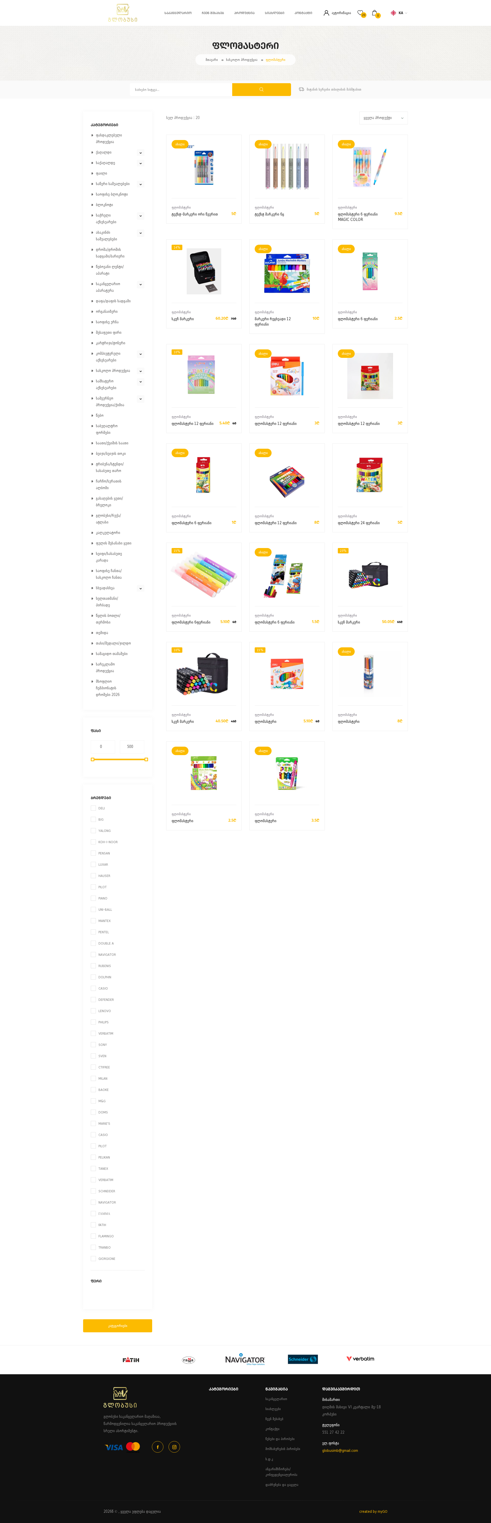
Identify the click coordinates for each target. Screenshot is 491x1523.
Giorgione (106, 1259)
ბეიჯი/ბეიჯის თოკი (111, 454)
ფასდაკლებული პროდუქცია (109, 138)
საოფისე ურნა (107, 322)
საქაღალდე (105, 163)
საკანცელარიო (178, 13)
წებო (100, 415)
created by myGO (373, 1511)
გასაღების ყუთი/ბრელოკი (109, 501)
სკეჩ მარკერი (183, 319)
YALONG (104, 831)
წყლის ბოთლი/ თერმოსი (108, 619)
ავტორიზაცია (341, 13)
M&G (102, 1101)
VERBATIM (105, 1033)
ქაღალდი (103, 152)
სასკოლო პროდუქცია (242, 59)
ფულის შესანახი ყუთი (113, 543)
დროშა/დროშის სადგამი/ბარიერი (110, 253)
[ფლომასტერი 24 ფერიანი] (370, 475)
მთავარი (212, 59)
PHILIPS (103, 1022)
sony (102, 1045)
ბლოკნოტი (104, 205)
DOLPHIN (104, 977)
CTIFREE (104, 1067)
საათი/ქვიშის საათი (112, 443)
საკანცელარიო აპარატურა (108, 287)
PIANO (102, 898)
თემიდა (102, 633)
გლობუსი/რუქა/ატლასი (108, 518)
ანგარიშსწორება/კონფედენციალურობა (281, 1472)
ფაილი (101, 173)
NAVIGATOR (107, 955)
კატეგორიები (117, 1326)
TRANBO (104, 1247)
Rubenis (104, 966)
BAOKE (103, 1090)
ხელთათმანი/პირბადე (107, 601)
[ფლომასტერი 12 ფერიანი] (203, 376)
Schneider (106, 1191)
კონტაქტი (303, 13)
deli (101, 808)
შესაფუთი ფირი (108, 332)
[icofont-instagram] (174, 1447)
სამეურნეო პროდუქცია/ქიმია (110, 401)
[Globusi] (110, 20)
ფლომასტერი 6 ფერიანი (358, 319)
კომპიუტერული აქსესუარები (108, 356)
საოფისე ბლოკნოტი (112, 194)
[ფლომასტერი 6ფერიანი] (204, 575)
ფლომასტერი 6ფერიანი (191, 622)
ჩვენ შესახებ (213, 13)
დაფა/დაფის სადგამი (113, 301)
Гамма (104, 1214)
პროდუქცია (244, 13)
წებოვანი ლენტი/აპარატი (110, 270)
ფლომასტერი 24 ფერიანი (359, 523)
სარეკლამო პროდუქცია (105, 667)
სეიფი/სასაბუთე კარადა (109, 557)
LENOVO (104, 1011)
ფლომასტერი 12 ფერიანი (193, 424)
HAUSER (104, 876)
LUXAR (103, 864)
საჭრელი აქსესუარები (106, 218)
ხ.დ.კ (269, 1459)
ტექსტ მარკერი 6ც (269, 214)
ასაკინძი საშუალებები (106, 235)
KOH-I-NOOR (108, 842)
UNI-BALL (105, 909)
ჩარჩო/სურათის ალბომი (108, 484)
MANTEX (104, 921)
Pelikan (104, 1157)
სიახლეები (274, 13)
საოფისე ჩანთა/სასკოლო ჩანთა (109, 574)
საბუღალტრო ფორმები (107, 429)
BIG (101, 819)
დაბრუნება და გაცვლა (281, 1485)
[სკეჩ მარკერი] (204, 271)
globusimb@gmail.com (340, 1451)
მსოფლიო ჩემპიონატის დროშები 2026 (108, 688)
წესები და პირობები (280, 1439)
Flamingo (106, 1236)
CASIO (103, 988)
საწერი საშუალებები (113, 184)
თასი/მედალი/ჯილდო (113, 643)
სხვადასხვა (105, 588)
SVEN (102, 1056)
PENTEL (103, 932)
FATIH (102, 1225)
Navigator (107, 1202)
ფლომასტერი (275, 59)
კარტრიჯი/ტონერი (110, 343)
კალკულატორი (108, 533)
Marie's (104, 1123)
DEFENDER (106, 1000)
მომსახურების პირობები (282, 1449)
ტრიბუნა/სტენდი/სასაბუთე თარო (110, 467)
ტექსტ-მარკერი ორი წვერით (195, 214)
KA (401, 13)
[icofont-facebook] (157, 1447)
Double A (106, 943)
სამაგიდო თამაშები (112, 654)
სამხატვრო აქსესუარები (106, 384)
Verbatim (105, 1180)
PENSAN (104, 853)
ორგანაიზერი (107, 311)
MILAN (102, 1078)
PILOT (102, 887)
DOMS (103, 1112)
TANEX (103, 1169)
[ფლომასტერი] (287, 674)
